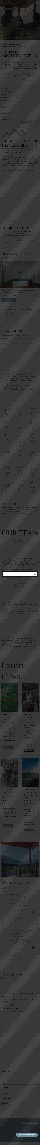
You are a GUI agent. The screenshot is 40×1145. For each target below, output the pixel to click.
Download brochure (27, 1135)
